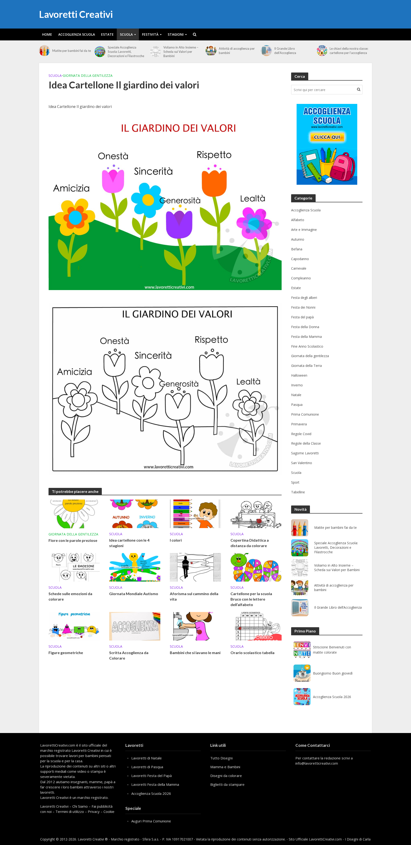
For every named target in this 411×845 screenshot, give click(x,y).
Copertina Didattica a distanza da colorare (249, 543)
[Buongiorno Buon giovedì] (302, 673)
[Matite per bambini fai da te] (44, 50)
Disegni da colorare (226, 775)
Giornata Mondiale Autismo (133, 593)
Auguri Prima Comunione (151, 821)
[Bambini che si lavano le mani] (195, 625)
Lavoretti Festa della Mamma (155, 784)
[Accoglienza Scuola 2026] (302, 696)
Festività (150, 34)
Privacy (94, 811)
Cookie (108, 811)
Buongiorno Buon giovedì (332, 673)
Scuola (126, 34)
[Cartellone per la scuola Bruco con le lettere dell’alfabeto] (256, 566)
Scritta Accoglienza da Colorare (128, 655)
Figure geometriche (66, 652)
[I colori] (195, 513)
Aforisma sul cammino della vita (194, 596)
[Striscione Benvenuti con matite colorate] (302, 649)
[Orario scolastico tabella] (256, 625)
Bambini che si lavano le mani (195, 652)
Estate (107, 34)
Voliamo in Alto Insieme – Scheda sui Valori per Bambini (180, 51)
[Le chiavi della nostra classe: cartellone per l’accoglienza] (322, 50)
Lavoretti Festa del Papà (151, 775)
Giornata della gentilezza (88, 75)
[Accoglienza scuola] (327, 144)
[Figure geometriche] (74, 625)
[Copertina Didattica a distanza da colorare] (256, 513)
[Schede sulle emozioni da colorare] (74, 566)
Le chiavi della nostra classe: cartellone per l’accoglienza (349, 51)
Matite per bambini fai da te (71, 51)
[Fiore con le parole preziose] (74, 513)
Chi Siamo (80, 806)
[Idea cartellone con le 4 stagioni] (134, 513)
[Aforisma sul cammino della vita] (195, 566)
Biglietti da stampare (227, 784)
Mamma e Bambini (225, 766)
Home (47, 34)
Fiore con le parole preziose (73, 540)
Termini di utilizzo (69, 811)
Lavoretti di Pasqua (147, 766)
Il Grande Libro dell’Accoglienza (285, 51)
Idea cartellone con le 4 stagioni (129, 543)
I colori (176, 540)
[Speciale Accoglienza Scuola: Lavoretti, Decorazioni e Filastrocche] (99, 51)
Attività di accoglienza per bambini (237, 51)
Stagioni (176, 34)
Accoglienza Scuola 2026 (332, 696)
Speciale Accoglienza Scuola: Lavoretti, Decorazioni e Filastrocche (126, 51)
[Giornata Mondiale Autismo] (134, 566)
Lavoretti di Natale (146, 758)
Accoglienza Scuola (76, 34)
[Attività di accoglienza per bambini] (211, 50)
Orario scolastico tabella (252, 652)
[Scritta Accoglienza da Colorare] (134, 625)
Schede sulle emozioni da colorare (70, 596)
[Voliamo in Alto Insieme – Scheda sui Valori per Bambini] (155, 51)
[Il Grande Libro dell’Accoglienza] (266, 50)
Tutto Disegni (221, 758)
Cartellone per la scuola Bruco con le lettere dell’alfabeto (251, 599)
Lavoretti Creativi (76, 14)
